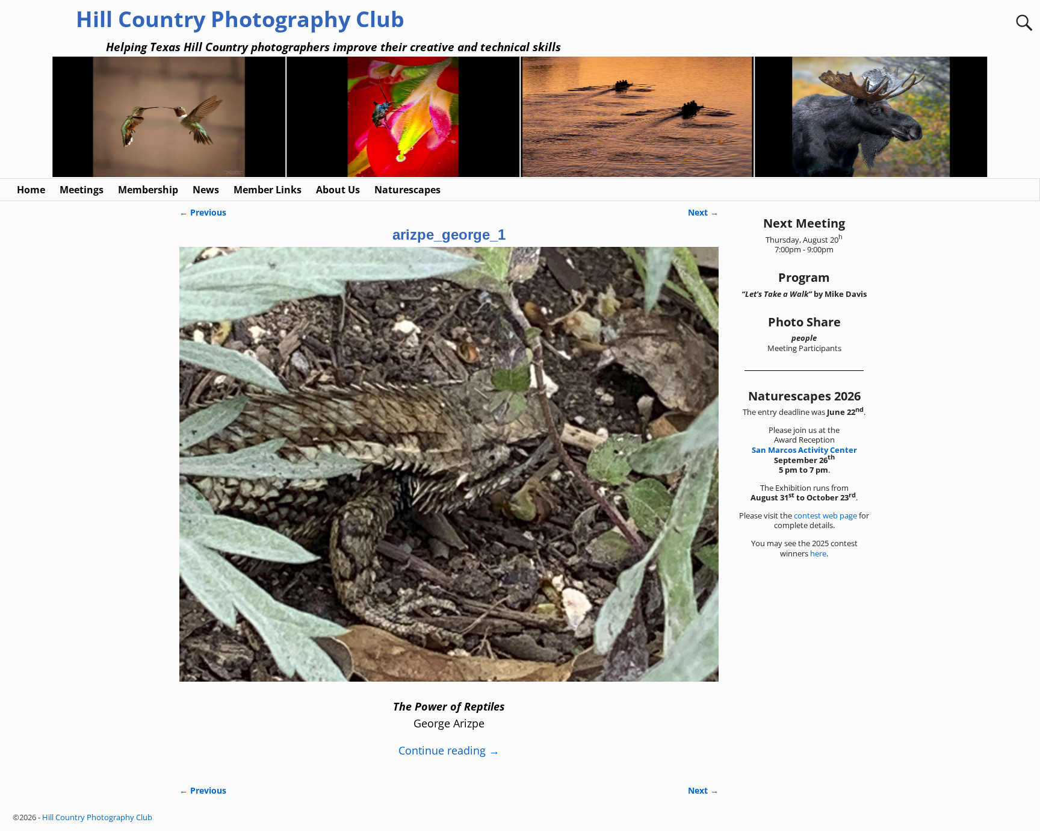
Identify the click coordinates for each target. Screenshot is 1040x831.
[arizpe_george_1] (449, 471)
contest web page (825, 515)
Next (994, 118)
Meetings (82, 189)
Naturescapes (407, 189)
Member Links (268, 189)
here (818, 553)
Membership (148, 189)
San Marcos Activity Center (804, 449)
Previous (45, 118)
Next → (703, 212)
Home (31, 189)
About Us (338, 189)
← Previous (202, 212)
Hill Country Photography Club (240, 19)
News (206, 189)
